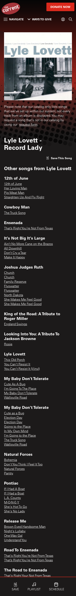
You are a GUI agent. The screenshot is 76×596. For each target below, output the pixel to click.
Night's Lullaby (15, 531)
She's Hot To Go (15, 507)
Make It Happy (14, 257)
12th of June (13, 184)
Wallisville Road (15, 397)
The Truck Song (15, 213)
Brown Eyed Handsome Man (25, 527)
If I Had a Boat (14, 493)
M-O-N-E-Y (11, 502)
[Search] (70, 19)
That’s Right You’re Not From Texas (28, 228)
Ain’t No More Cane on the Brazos (28, 244)
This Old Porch (14, 360)
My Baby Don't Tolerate (20, 393)
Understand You (15, 540)
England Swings (15, 324)
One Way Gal (13, 536)
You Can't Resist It (17, 364)
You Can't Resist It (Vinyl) (22, 369)
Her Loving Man (15, 188)
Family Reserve (15, 282)
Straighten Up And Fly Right (24, 197)
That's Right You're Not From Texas (28, 556)
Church (9, 273)
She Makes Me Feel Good (23, 299)
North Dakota (13, 295)
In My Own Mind (16, 431)
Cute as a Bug (14, 413)
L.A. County (12, 498)
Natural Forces (14, 469)
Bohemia (10, 460)
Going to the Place (17, 427)
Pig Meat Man (14, 193)
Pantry (8, 473)
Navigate (16, 19)
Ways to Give (42, 19)
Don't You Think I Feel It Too (23, 464)
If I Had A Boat (14, 489)
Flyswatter (11, 286)
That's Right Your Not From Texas (27, 576)
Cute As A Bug (14, 384)
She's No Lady (14, 511)
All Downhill (13, 248)
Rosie (8, 344)
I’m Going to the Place (20, 435)
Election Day (13, 418)
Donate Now (60, 7)
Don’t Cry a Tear (15, 253)
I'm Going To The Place (20, 389)
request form (28, 124)
